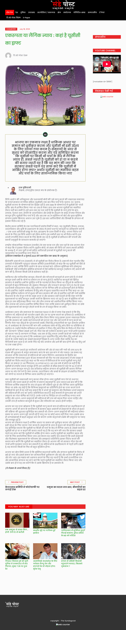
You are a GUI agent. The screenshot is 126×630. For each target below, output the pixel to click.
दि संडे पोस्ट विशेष (13, 17)
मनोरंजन (67, 12)
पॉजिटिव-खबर (79, 12)
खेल (59, 12)
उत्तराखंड (31, 12)
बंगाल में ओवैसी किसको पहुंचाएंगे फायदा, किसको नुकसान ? (71, 564)
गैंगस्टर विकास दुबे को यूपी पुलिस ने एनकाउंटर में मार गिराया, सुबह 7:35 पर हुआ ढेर (16, 565)
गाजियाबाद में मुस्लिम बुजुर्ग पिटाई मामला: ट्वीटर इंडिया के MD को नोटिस (73, 533)
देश (16, 12)
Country (11, 29)
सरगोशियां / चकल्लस (46, 12)
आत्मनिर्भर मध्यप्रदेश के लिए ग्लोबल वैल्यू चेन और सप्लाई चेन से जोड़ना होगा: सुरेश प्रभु (45, 565)
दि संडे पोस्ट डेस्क (20, 55)
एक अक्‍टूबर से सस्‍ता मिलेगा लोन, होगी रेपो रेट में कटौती (19, 530)
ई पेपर (101, 12)
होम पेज (9, 12)
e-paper (26, 17)
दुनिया (23, 12)
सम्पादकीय (92, 12)
